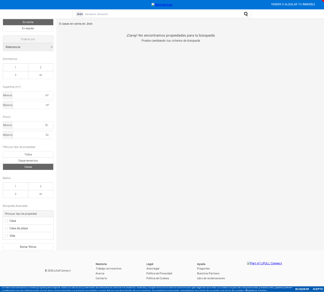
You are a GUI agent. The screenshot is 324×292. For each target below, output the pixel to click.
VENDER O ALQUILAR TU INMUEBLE (293, 4)
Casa (13, 221)
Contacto (101, 278)
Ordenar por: (28, 39)
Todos (28, 154)
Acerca (100, 273)
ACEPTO (318, 289)
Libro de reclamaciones (211, 278)
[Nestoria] (162, 5)
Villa (12, 236)
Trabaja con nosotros (109, 268)
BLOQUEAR (302, 289)
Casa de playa (19, 228)
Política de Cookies (157, 278)
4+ (40, 75)
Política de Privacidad (159, 273)
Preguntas (203, 268)
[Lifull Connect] (264, 271)
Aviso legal (152, 268)
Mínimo (7, 125)
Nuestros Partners (208, 273)
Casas (28, 166)
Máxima (8, 105)
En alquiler (28, 28)
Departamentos (28, 160)
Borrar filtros (28, 247)
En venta (28, 22)
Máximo (8, 134)
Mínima (7, 95)
